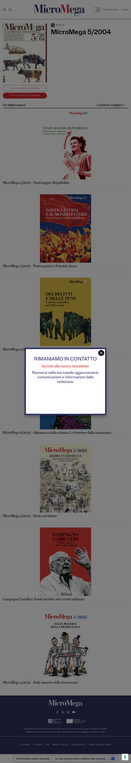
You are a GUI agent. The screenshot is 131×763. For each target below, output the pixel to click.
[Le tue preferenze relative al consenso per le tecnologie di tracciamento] (125, 757)
